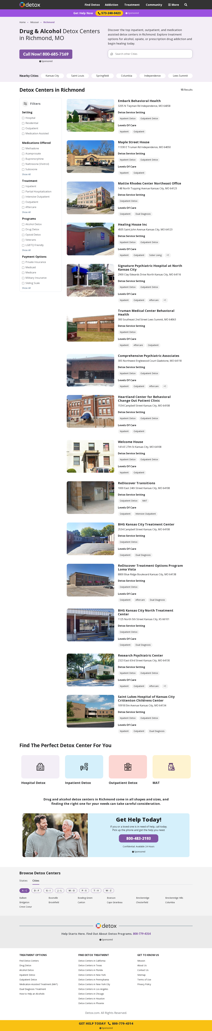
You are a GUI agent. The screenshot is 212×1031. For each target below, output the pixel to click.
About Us (142, 965)
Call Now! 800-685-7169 (46, 54)
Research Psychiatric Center (140, 655)
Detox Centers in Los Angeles (93, 989)
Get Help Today (106, 1023)
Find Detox (92, 5)
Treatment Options (33, 955)
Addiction (111, 5)
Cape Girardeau (114, 902)
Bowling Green (85, 898)
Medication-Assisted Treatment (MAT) (38, 984)
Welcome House (130, 442)
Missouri (34, 22)
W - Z (108, 890)
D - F (36, 890)
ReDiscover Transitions (136, 483)
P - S (84, 890)
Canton (81, 902)
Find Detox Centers (29, 960)
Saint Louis (77, 75)
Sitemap (141, 974)
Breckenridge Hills (174, 898)
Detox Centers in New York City (94, 984)
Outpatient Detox (28, 979)
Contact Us (143, 970)
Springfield (102, 75)
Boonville (53, 898)
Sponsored (133, 13)
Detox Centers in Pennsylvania (93, 979)
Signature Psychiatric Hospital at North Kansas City (150, 268)
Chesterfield (142, 902)
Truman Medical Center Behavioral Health (146, 313)
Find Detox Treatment (93, 955)
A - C (24, 890)
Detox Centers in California (91, 960)
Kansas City (52, 75)
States (23, 880)
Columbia (126, 75)
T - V (96, 890)
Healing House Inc (132, 224)
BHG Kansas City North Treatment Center (145, 612)
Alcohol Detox (26, 970)
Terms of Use (144, 979)
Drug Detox (25, 965)
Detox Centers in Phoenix (91, 1003)
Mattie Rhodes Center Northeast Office (149, 183)
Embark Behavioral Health (139, 101)
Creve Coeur (25, 907)
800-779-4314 (142, 933)
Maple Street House (133, 142)
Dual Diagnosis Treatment (32, 989)
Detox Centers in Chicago (91, 993)
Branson (111, 898)
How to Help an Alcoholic (32, 993)
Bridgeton (24, 902)
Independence (152, 75)
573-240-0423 (111, 13)
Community (154, 5)
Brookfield (54, 902)
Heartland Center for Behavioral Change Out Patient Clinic (144, 399)
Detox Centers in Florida (90, 970)
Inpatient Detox (27, 974)
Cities (35, 880)
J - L (60, 890)
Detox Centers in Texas (90, 965)
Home (22, 22)
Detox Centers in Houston (91, 998)
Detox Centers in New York (92, 974)
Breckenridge (142, 898)
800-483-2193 (138, 838)
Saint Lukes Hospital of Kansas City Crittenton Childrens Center (146, 698)
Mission (141, 960)
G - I (48, 890)
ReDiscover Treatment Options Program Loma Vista (150, 567)
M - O (72, 890)
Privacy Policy (144, 984)
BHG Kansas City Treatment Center (146, 524)
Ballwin (23, 898)
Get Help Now (83, 13)
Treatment (132, 5)
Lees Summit (180, 75)
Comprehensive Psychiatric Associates (148, 356)
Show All (26, 174)
